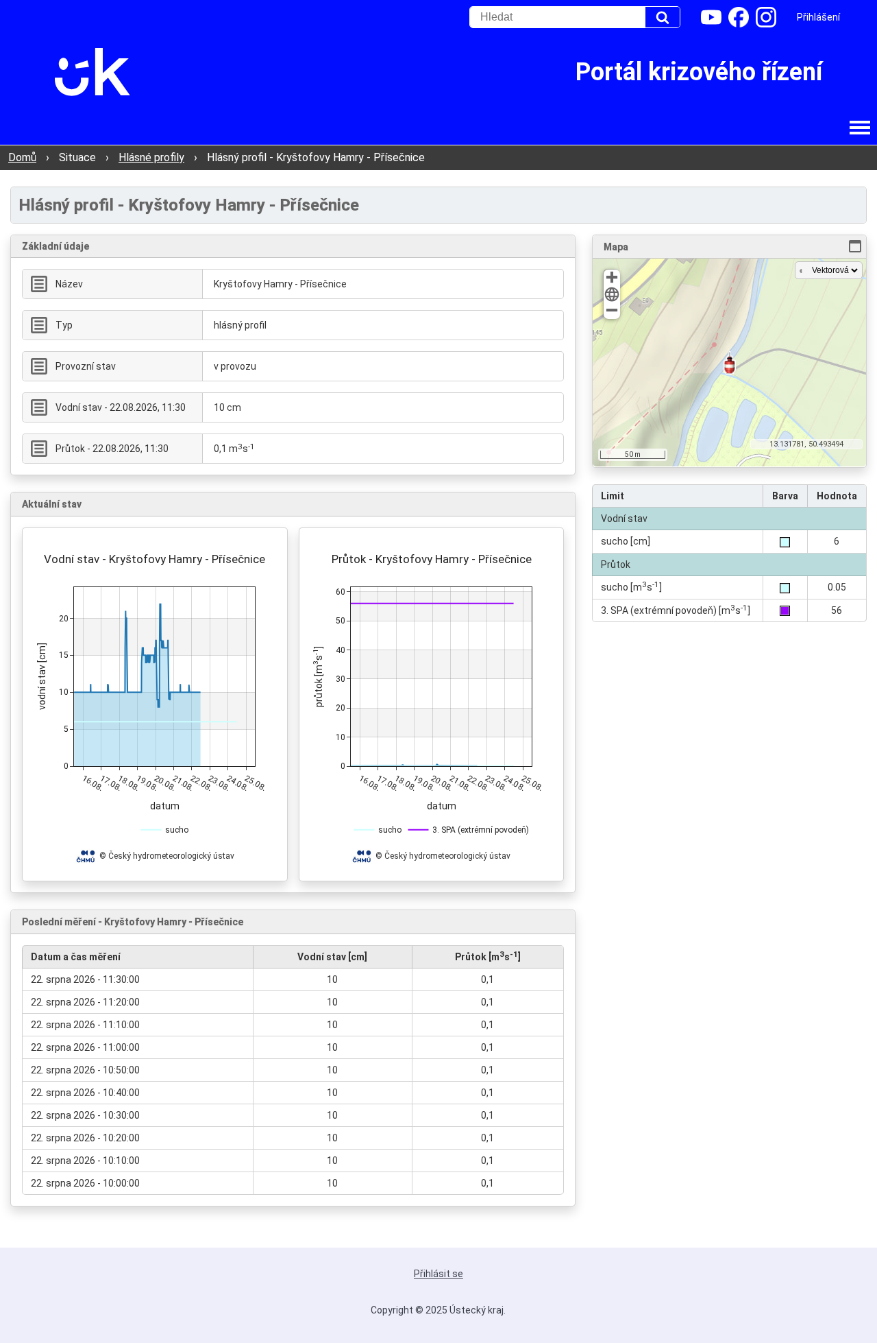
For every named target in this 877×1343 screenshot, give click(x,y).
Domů (22, 157)
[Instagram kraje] (766, 17)
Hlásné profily (151, 157)
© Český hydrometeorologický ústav (166, 856)
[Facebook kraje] (738, 17)
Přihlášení (818, 17)
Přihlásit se (438, 1273)
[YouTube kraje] (711, 17)
